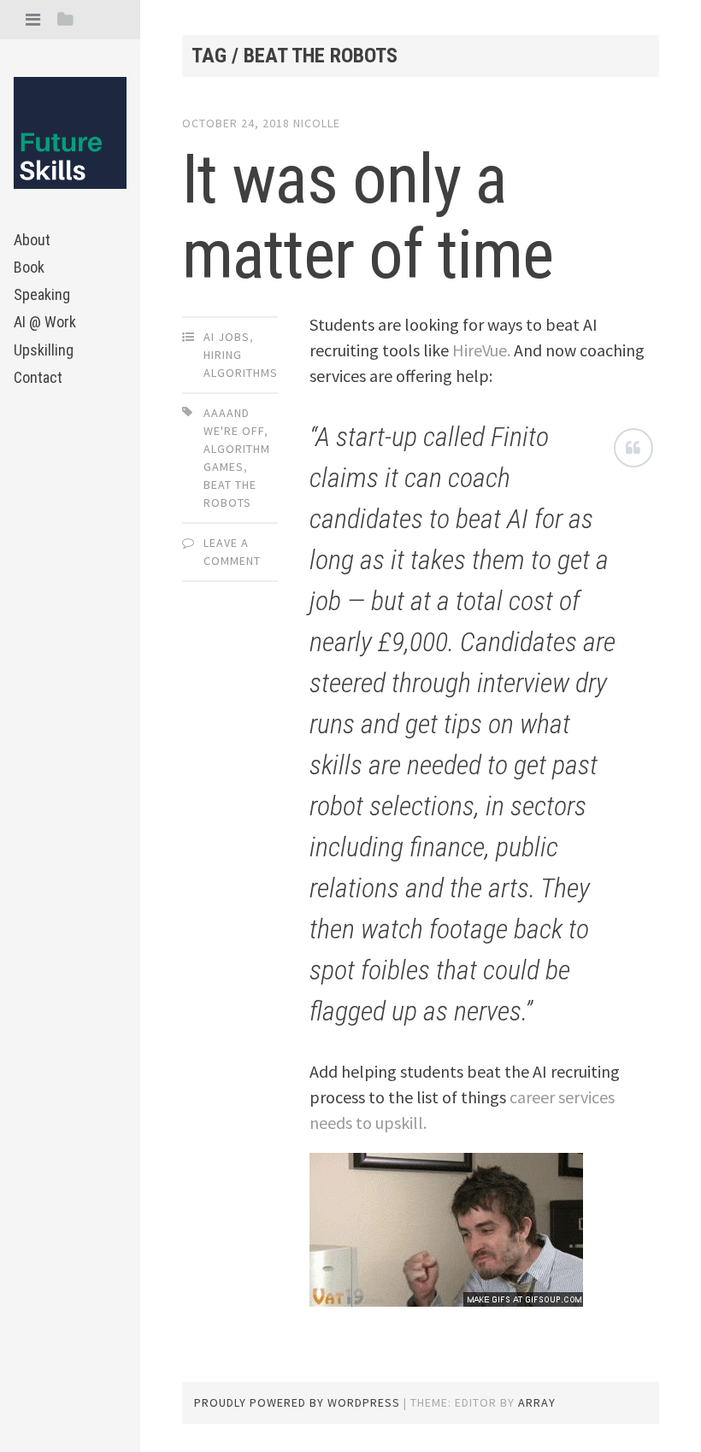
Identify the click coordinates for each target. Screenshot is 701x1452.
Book (29, 267)
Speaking (42, 294)
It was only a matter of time (367, 217)
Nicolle (316, 123)
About (32, 240)
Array (537, 1402)
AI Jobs (226, 336)
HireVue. (481, 350)
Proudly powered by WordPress (297, 1402)
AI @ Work (45, 322)
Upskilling (44, 350)
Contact (38, 377)
